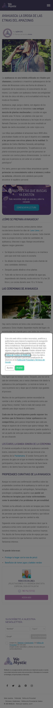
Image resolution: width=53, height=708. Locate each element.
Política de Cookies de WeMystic (18, 355)
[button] (9, 368)
